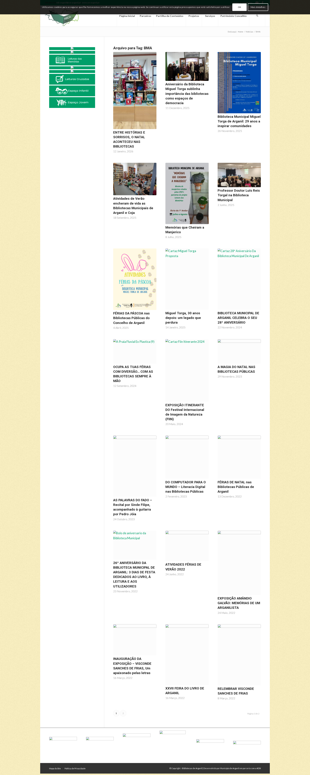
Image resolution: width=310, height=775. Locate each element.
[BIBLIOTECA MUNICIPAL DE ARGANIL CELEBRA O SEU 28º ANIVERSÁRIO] (239, 279)
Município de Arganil (229, 768)
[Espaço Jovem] (72, 102)
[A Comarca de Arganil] (72, 67)
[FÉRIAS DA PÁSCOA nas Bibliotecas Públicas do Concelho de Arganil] (134, 279)
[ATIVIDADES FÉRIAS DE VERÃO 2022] (187, 546)
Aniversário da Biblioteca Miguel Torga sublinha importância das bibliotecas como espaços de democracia (186, 93)
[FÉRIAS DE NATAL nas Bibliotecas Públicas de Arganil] (239, 457)
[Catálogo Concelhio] (72, 48)
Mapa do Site (55, 768)
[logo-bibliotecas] (68, 16)
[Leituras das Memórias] (72, 60)
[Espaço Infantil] (72, 91)
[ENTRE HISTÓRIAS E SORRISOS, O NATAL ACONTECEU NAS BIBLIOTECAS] (134, 90)
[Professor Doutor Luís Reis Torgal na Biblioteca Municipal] (239, 175)
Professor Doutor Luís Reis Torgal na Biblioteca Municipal (239, 195)
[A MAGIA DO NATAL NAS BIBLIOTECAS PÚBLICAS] (239, 351)
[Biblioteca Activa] (72, 71)
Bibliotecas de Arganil (192, 768)
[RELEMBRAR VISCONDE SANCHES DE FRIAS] (239, 655)
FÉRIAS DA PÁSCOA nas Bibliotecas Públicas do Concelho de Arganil (131, 318)
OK (239, 7)
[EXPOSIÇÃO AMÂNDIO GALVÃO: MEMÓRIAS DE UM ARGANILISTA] (239, 563)
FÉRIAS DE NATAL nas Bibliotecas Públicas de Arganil (236, 487)
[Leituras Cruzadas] (72, 79)
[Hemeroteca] (72, 52)
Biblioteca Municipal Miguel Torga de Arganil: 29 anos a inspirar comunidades (239, 121)
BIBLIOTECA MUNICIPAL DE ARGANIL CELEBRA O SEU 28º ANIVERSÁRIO (238, 317)
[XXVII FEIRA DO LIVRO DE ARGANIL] (187, 654)
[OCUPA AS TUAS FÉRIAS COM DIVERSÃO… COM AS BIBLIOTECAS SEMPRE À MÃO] (134, 351)
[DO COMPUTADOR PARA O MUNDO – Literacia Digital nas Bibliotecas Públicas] (187, 457)
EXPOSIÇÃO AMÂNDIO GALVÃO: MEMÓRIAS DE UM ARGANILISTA (239, 603)
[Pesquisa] (257, 16)
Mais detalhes (258, 7)
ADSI (259, 768)
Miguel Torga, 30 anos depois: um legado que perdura (183, 317)
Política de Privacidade (75, 768)
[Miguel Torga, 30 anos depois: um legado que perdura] (187, 279)
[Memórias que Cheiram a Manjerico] (187, 193)
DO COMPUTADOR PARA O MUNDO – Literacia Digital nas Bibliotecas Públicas (185, 487)
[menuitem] (127, 16)
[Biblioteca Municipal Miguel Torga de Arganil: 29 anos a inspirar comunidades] (239, 82)
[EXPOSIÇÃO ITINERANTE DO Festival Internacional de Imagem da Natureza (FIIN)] (187, 370)
